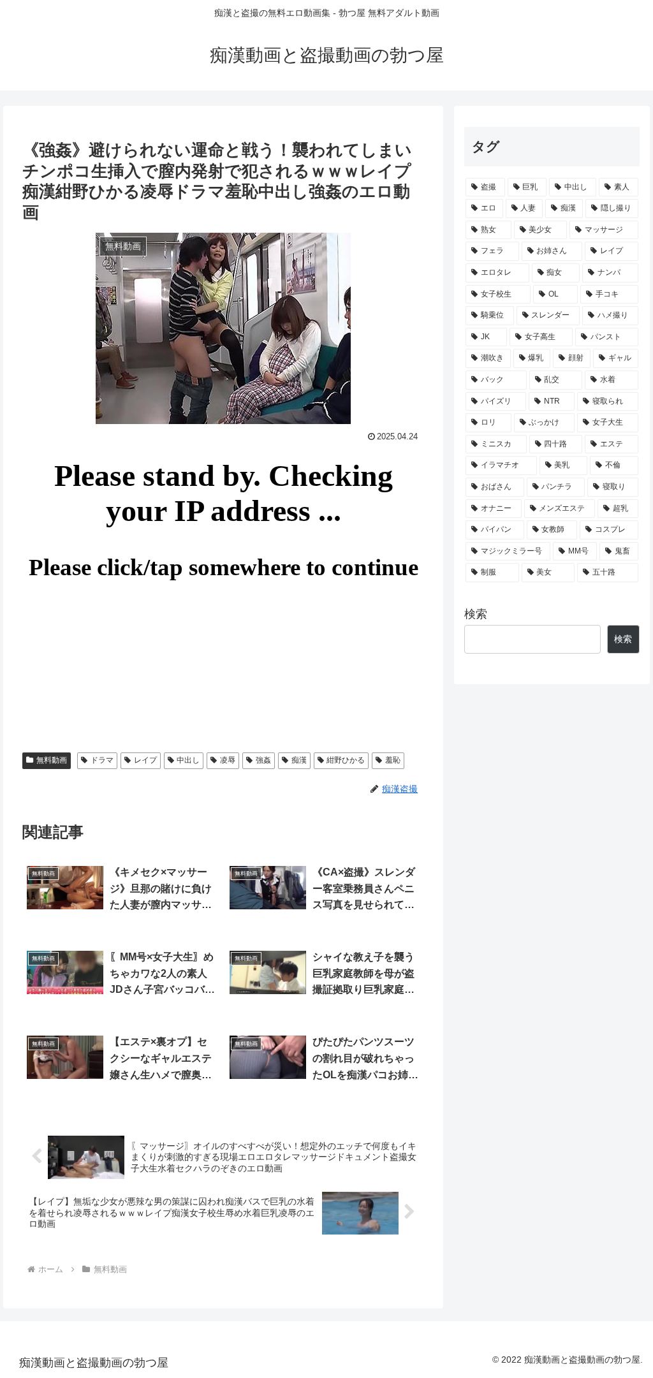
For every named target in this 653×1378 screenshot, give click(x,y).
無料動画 (51, 760)
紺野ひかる (345, 760)
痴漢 (299, 760)
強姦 (263, 760)
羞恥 (392, 760)
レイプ (145, 760)
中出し (188, 760)
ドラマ (102, 760)
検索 (475, 614)
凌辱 (227, 760)
